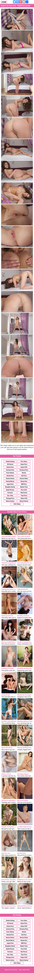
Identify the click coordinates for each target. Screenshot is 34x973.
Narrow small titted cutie (9, 642)
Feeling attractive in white (10, 589)
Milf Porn (24, 484)
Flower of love (6, 774)
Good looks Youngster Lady (10, 879)
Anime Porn (10, 467)
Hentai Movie (10, 481)
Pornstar (10, 492)
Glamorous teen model (9, 906)
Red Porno (24, 492)
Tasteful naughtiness (8, 563)
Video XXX (23, 498)
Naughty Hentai (10, 487)
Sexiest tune (21, 853)
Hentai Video (24, 478)
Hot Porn (24, 475)
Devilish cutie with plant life (10, 721)
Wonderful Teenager (24, 695)
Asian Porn (23, 464)
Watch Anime (10, 501)
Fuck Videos (10, 473)
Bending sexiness (23, 616)
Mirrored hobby (22, 800)
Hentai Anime (10, 478)
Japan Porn (10, 484)
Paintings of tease (7, 668)
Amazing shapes (23, 774)
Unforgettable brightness (10, 536)
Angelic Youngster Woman (10, 827)
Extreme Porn (24, 470)
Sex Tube (10, 495)
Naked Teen (24, 487)
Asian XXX (24, 467)
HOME (4, 2)
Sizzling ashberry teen (25, 721)
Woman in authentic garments (11, 800)
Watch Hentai (24, 501)
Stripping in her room (24, 879)
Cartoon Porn (10, 470)
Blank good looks (7, 616)
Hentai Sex (23, 481)
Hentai (24, 473)
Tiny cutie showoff (23, 536)
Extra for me (5, 853)
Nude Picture (10, 490)
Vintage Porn (10, 498)
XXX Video (17, 504)
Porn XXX (24, 490)
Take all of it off (22, 589)
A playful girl (5, 695)
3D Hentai (10, 464)
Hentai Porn (10, 475)
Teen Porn (24, 495)
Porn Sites (24, 461)
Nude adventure (7, 747)
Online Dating (10, 461)
